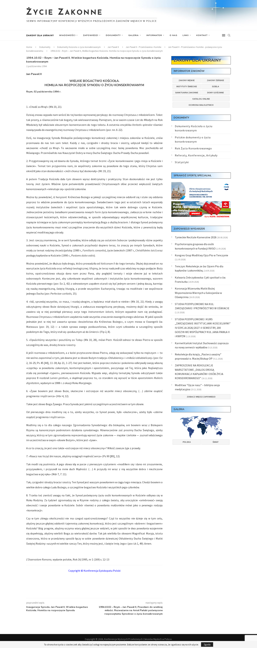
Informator (154, 35)
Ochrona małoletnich (201, 105)
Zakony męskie (187, 80)
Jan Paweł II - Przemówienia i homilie (143, 47)
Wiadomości (67, 35)
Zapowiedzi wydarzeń (189, 228)
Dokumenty (113, 35)
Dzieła (215, 86)
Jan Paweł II (113, 47)
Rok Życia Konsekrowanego (193, 148)
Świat (216, 442)
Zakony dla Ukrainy (40, 35)
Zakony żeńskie (215, 80)
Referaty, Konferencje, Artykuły (196, 155)
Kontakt (202, 35)
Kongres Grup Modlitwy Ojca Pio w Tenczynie (201, 255)
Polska (187, 442)
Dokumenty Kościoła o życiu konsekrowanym (79, 47)
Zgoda (207, 644)
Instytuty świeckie (186, 86)
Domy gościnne (215, 93)
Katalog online (201, 99)
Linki (186, 35)
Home (29, 47)
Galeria (133, 35)
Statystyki (182, 162)
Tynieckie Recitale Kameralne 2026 (195, 237)
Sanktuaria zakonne (186, 93)
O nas (173, 35)
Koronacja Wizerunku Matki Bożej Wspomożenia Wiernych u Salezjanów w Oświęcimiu (198, 293)
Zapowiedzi (90, 35)
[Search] (229, 35)
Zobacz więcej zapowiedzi (201, 397)
